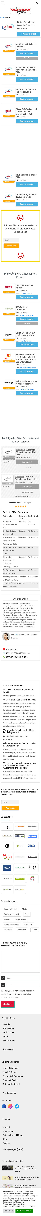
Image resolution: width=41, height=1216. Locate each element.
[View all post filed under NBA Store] (32, 846)
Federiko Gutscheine (26, 315)
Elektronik (8, 930)
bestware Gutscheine (26, 389)
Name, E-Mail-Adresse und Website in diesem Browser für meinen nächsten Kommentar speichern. (17, 994)
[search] (37, 3)
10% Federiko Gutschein (22, 308)
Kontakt (6, 1127)
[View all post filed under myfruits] (32, 879)
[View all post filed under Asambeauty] (7, 890)
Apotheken (22, 930)
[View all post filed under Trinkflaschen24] (20, 836)
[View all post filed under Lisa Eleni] (7, 826)
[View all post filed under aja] (7, 857)
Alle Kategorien (9, 1093)
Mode (24, 909)
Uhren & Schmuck (11, 1068)
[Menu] (2, 3)
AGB (5, 1139)
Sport (27, 914)
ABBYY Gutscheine (26, 293)
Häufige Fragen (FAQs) (13, 1149)
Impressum (8, 1131)
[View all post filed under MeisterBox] (20, 890)
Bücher (34, 930)
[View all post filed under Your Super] (20, 868)
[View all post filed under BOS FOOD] (7, 836)
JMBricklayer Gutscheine (28, 368)
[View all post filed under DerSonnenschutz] (20, 826)
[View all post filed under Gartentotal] (20, 879)
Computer (28, 925)
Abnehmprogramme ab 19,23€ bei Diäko (26, 195)
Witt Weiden (8, 1028)
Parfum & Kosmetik (12, 914)
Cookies (6, 1143)
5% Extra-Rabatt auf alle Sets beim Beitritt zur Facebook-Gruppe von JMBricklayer (26, 358)
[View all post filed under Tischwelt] (20, 846)
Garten (15, 1080)
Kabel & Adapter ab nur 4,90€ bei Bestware (26, 382)
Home (2, 17)
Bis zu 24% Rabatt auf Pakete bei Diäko (26, 90)
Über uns (6, 1119)
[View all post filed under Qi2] (7, 846)
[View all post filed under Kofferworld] (7, 879)
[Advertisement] (20, 148)
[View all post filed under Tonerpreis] (32, 826)
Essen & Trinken (10, 909)
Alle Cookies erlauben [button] (24, 1211)
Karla (17, 635)
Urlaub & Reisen (10, 1072)
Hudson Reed (9, 1032)
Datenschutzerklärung (13, 1135)
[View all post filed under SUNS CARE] (32, 868)
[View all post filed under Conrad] (32, 836)
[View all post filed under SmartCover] (20, 857)
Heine (5, 1036)
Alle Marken (8, 1049)
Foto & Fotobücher (11, 925)
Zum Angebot (27, 462)
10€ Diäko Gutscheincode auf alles (26, 477)
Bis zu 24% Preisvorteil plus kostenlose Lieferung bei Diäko (26, 111)
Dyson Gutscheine (26, 341)
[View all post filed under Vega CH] (7, 868)
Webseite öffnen (29, 34)
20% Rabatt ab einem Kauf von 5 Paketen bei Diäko (26, 69)
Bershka (6, 1024)
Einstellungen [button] (8, 1211)
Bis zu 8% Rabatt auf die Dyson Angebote (25, 334)
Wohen (7, 919)
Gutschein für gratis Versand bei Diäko (26, 452)
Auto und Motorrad (11, 1084)
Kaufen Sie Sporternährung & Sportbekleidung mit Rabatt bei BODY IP (25, 1169)
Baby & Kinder (20, 919)
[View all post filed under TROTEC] (32, 857)
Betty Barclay (9, 1040)
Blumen (6, 1080)
